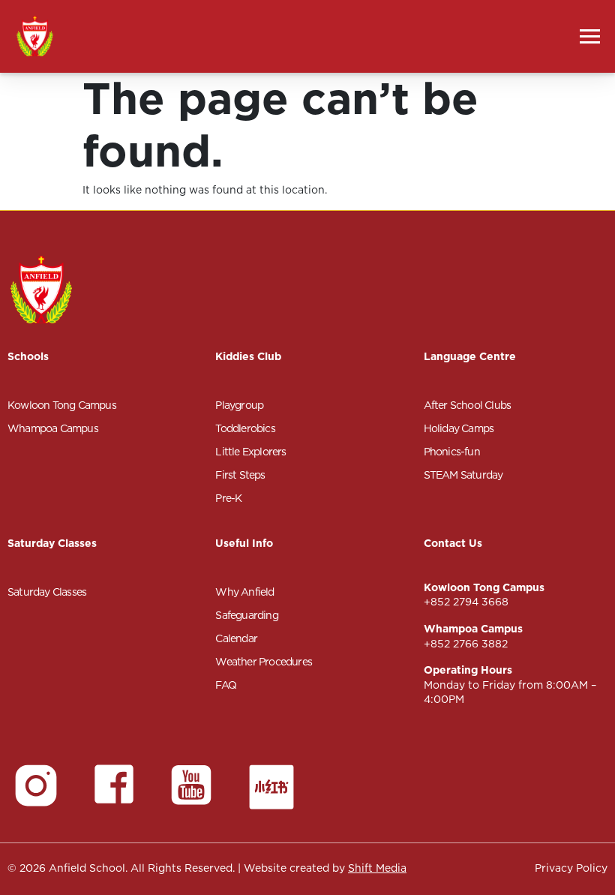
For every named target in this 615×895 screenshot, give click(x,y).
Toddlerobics (244, 428)
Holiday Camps (459, 428)
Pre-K (228, 498)
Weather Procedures (263, 662)
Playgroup (239, 405)
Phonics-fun (452, 452)
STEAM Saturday (463, 475)
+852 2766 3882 (466, 644)
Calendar (236, 638)
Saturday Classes (47, 592)
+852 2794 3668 (466, 602)
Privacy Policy (571, 868)
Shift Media (377, 868)
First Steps (240, 475)
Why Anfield (244, 592)
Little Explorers (250, 452)
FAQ (225, 685)
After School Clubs (468, 405)
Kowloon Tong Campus (62, 405)
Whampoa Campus (53, 428)
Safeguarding (246, 615)
